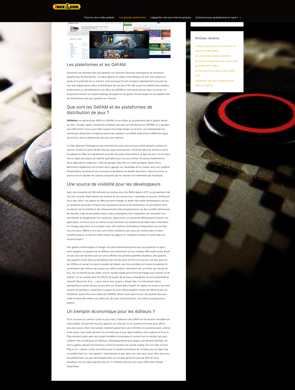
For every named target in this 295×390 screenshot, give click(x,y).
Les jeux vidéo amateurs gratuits (212, 55)
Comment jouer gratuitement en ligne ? (217, 17)
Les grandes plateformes (132, 17)
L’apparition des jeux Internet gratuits (171, 17)
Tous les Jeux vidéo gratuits (99, 17)
